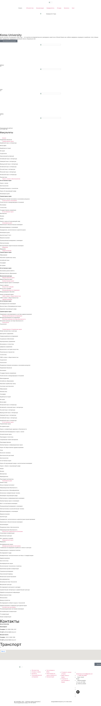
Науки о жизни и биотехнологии (11, 179)
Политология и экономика (9, 200)
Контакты (66, 8)
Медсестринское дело (8, 277)
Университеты (50, 8)
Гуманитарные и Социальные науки (12, 329)
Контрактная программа (9, 607)
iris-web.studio (68, 701)
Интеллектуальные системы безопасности (14, 319)
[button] (50, 138)
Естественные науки (8, 211)
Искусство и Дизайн (8, 287)
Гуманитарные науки (8, 141)
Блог (73, 8)
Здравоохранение (7, 299)
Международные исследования (11, 290)
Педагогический (6, 250)
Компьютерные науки (8, 281)
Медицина (5, 247)
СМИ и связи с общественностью (11, 296)
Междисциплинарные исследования (12, 316)
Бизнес (4, 138)
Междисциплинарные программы (11, 546)
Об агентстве (29, 8)
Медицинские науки (7, 540)
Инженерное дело (7, 223)
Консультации (40, 8)
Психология (5, 322)
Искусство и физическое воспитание (12, 531)
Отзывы (59, 8)
